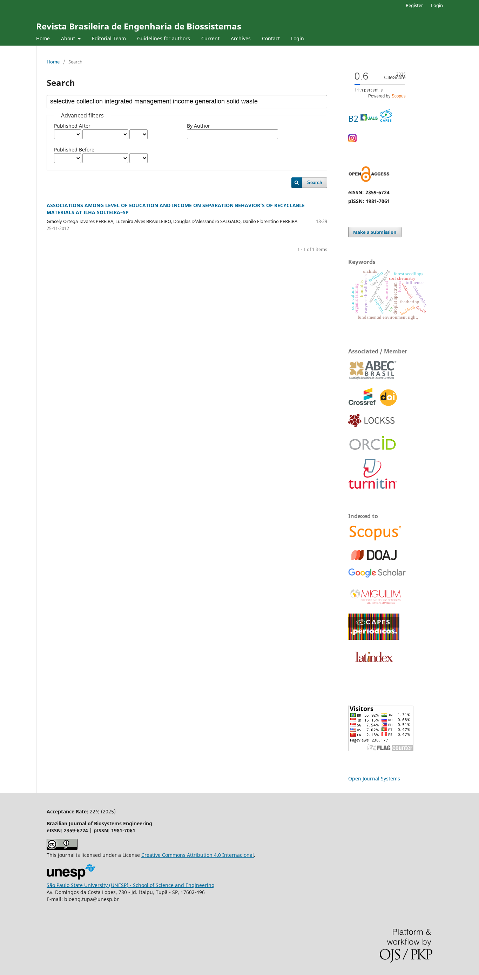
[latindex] (372, 665)
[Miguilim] (376, 604)
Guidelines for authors (163, 38)
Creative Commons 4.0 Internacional (197, 855)
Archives (241, 38)
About (68, 38)
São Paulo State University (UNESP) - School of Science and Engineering (131, 885)
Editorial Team (109, 38)
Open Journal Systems (374, 778)
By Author (198, 125)
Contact (271, 38)
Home (43, 38)
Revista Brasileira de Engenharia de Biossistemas (138, 26)
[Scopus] (375, 539)
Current (210, 38)
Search (314, 182)
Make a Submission (375, 232)
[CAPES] (373, 638)
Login (297, 38)
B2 (354, 118)
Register (414, 5)
